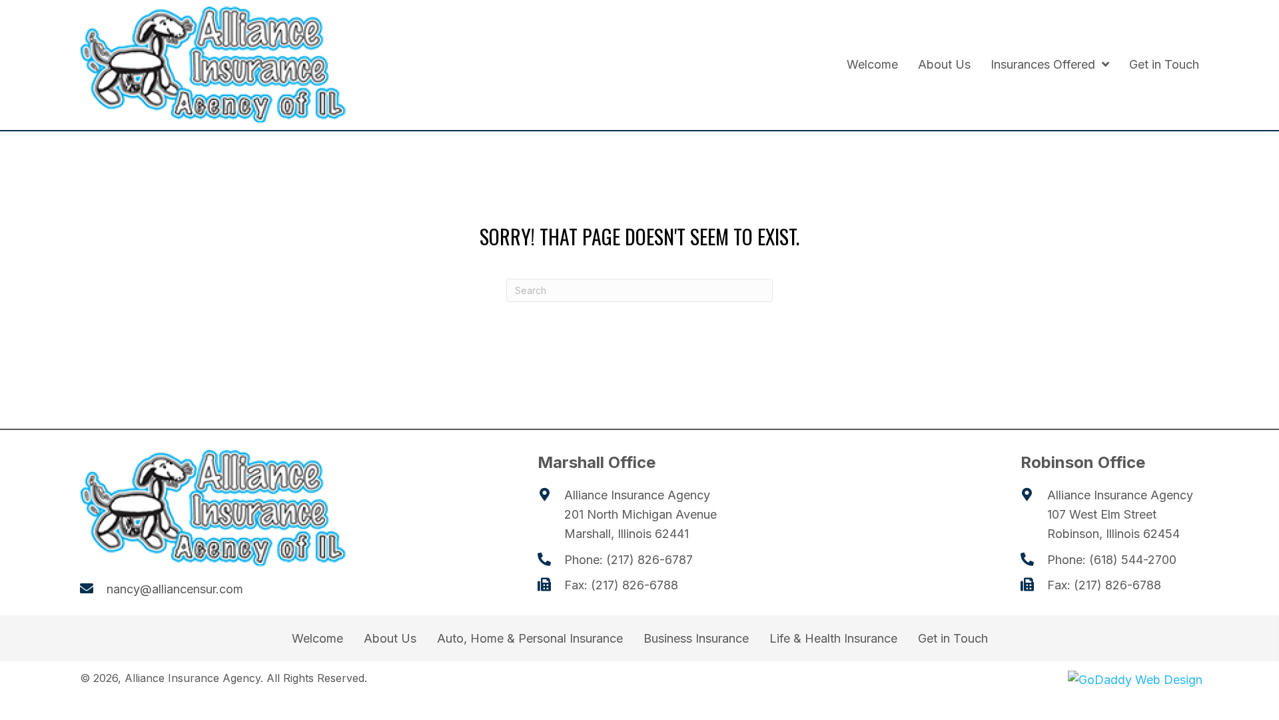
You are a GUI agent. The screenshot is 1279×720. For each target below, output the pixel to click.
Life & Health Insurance (833, 638)
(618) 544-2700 (1132, 560)
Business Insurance (696, 638)
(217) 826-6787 (649, 560)
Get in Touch (953, 638)
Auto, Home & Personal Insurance (530, 638)
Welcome (317, 638)
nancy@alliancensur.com (175, 589)
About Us (390, 638)
